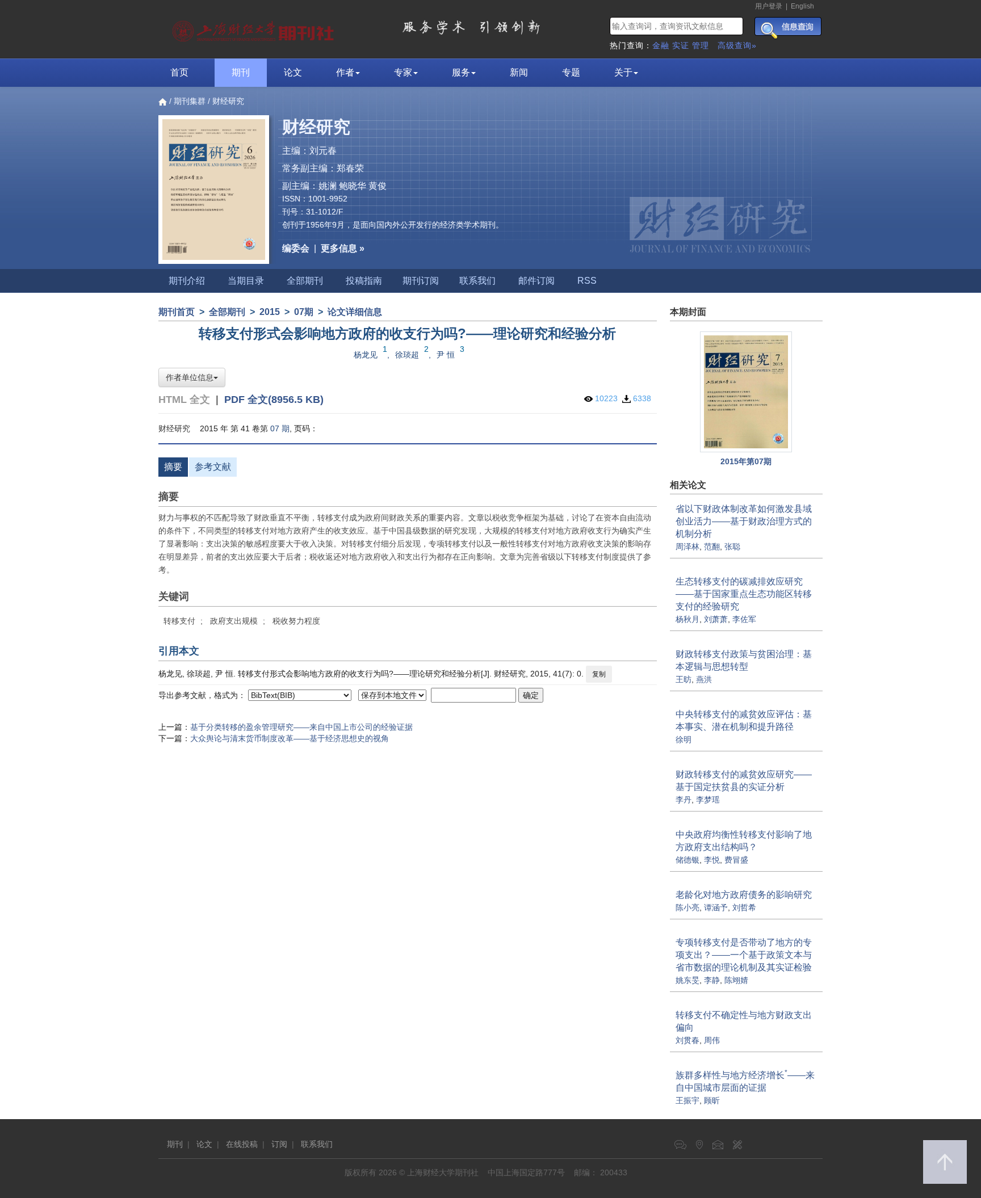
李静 (712, 980)
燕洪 (704, 679)
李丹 (683, 799)
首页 (179, 72)
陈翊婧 (736, 980)
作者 (345, 72)
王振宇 (687, 1100)
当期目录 (246, 280)
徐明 (683, 739)
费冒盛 (736, 859)
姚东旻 (687, 980)
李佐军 (744, 619)
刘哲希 (744, 907)
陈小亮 (687, 907)
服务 (461, 72)
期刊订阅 (421, 280)
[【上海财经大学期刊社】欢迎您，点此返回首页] (254, 28)
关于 (623, 72)
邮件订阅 (536, 280)
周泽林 (687, 546)
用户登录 (768, 6)
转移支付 (179, 620)
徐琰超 (407, 354)
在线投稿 (242, 1144)
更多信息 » (342, 248)
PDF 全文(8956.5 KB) (274, 399)
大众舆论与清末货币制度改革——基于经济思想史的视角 (289, 738)
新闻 (519, 72)
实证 (680, 45)
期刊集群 (190, 101)
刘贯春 (687, 1040)
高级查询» (737, 45)
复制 (599, 674)
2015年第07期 (746, 461)
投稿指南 (364, 280)
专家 (403, 72)
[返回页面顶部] (945, 1162)
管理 (700, 45)
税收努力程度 (296, 620)
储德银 (687, 859)
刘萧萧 (716, 619)
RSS (587, 280)
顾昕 (712, 1100)
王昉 (683, 679)
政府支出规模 (234, 620)
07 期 (280, 428)
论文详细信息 (355, 312)
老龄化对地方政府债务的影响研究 (744, 894)
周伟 (712, 1040)
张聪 (732, 546)
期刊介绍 (187, 280)
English (802, 6)
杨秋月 (687, 619)
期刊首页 (176, 312)
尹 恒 (446, 354)
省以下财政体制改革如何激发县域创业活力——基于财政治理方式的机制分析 (744, 521)
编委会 (295, 248)
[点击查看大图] (746, 391)
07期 (303, 312)
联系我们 (477, 280)
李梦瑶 (708, 799)
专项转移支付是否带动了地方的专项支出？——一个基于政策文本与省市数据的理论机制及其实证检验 (744, 955)
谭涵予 (716, 907)
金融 (660, 45)
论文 (293, 72)
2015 (269, 312)
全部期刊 (305, 280)
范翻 (712, 546)
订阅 (279, 1144)
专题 (571, 72)
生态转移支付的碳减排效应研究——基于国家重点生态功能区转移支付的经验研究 (744, 594)
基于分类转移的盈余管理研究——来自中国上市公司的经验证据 (301, 727)
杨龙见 (366, 354)
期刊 (241, 72)
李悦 (712, 859)
